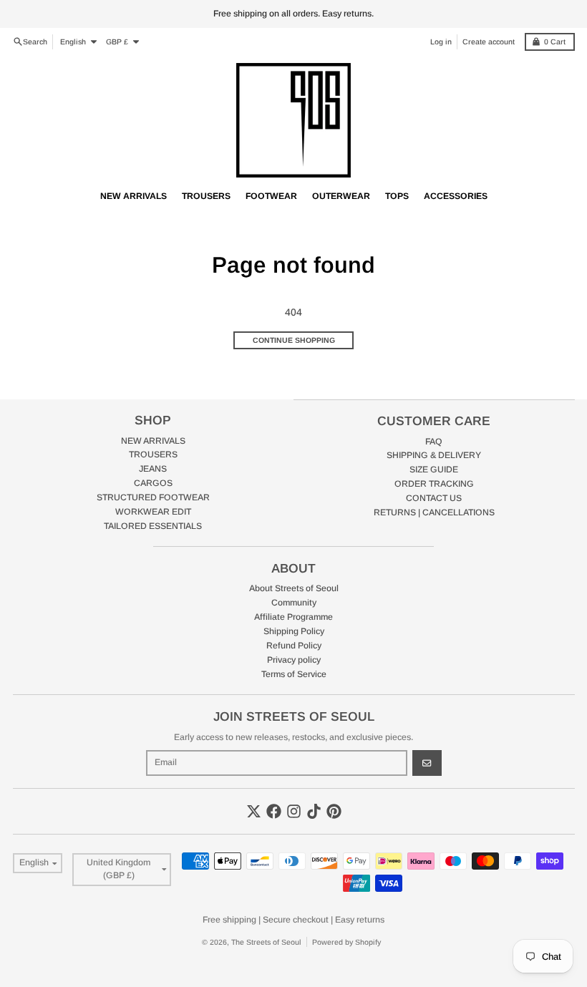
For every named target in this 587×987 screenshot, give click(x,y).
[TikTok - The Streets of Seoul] (313, 811)
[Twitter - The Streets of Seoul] (253, 811)
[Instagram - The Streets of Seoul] (293, 811)
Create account (488, 41)
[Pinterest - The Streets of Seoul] (333, 811)
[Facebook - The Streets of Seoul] (273, 811)
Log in (441, 41)
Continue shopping (294, 340)
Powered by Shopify (346, 942)
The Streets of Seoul (266, 942)
